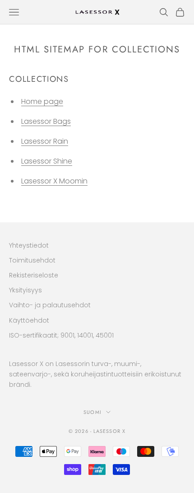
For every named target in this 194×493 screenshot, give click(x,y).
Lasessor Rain (44, 141)
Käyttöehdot (29, 320)
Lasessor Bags (46, 121)
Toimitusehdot (32, 260)
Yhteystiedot (29, 245)
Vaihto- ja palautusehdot (50, 305)
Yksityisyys (25, 290)
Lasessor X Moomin (54, 181)
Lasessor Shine (46, 161)
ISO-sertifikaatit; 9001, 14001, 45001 (61, 335)
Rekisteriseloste (33, 275)
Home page (42, 101)
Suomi (92, 412)
